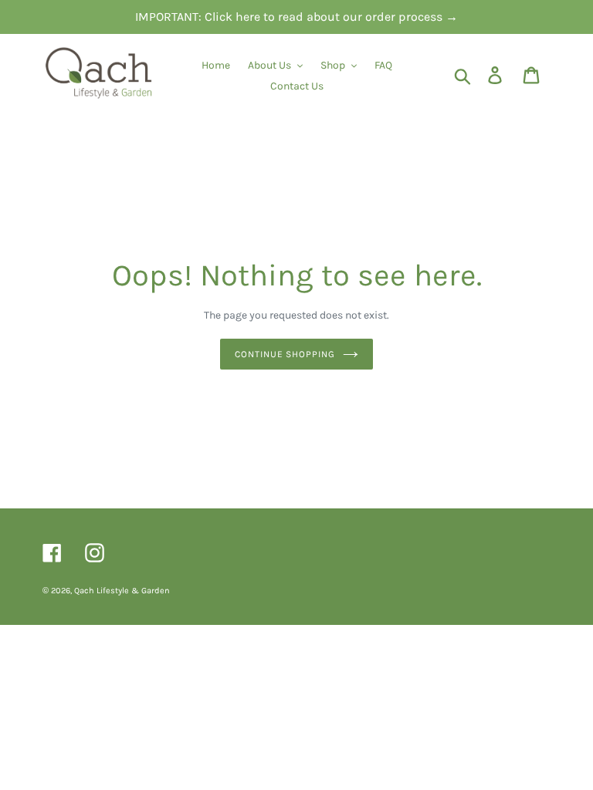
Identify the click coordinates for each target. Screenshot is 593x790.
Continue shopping (285, 354)
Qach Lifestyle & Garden (122, 591)
